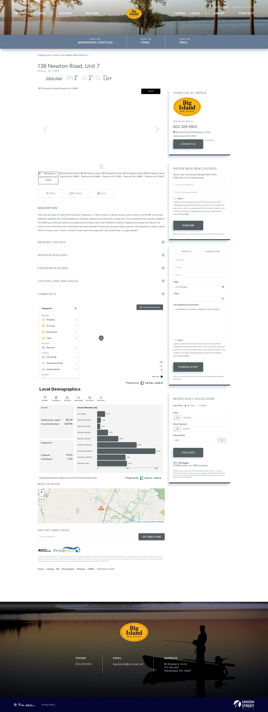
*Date (175, 282)
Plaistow (81, 569)
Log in (236, 7)
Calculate (188, 452)
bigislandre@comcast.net (128, 664)
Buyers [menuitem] (65, 13)
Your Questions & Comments (186, 305)
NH (58, 569)
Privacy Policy (183, 214)
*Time (176, 293)
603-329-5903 (221, 7)
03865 (91, 569)
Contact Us (188, 144)
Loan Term (178, 405)
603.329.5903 (84, 664)
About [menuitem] (219, 13)
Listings (50, 569)
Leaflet (139, 522)
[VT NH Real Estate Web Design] (244, 704)
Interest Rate (179, 435)
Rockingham (68, 569)
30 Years (191, 405)
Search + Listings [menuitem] (29, 13)
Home (41, 569)
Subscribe (188, 225)
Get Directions (151, 536)
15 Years (202, 405)
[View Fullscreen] (41, 502)
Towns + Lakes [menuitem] (187, 13)
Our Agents (209, 140)
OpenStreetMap (150, 522)
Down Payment (180, 424)
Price (183, 42)
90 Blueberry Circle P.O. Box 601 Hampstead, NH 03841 (177, 667)
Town (145, 42)
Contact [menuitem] (246, 13)
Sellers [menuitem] (92, 13)
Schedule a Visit (212, 251)
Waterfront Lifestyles (95, 42)
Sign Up (249, 7)
